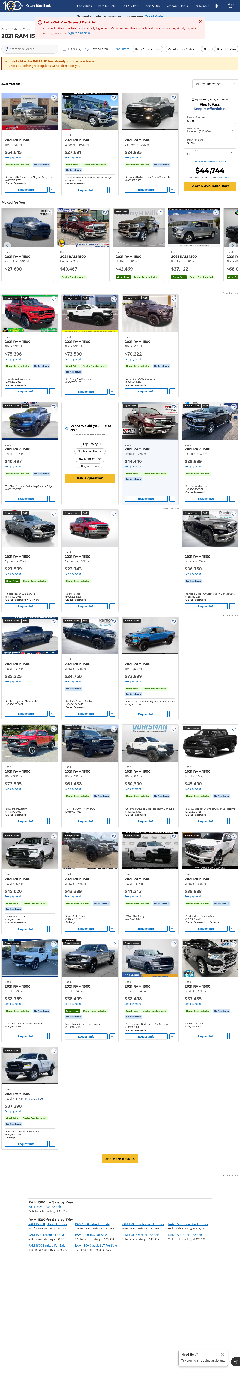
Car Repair (201, 6)
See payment (13, 157)
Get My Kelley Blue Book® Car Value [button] (210, 161)
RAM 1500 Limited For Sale (46, 1245)
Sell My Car (130, 6)
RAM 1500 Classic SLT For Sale (96, 1245)
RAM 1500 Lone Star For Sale (188, 1224)
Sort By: (200, 84)
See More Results (120, 1158)
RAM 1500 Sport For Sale (185, 1235)
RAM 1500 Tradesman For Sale (143, 1224)
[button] (217, 6)
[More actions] (52, 190)
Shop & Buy (152, 6)
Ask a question (90, 478)
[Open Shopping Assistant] (235, 1361)
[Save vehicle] (54, 98)
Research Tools (177, 6)
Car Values (84, 6)
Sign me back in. (79, 33)
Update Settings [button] (224, 177)
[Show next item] (170, 421)
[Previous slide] (7, 245)
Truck (26, 29)
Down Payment (195, 140)
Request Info (26, 190)
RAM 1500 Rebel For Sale (92, 1224)
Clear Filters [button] (121, 49)
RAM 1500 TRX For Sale (91, 1235)
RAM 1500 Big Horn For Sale (47, 1224)
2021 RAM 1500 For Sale (45, 1207)
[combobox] (30, 49)
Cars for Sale (107, 6)
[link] (41, 165)
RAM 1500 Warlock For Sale (141, 1235)
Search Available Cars (210, 186)
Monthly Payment (196, 117)
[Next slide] (233, 245)
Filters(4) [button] (74, 49)
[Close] (222, 1354)
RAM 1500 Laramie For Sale (47, 1235)
